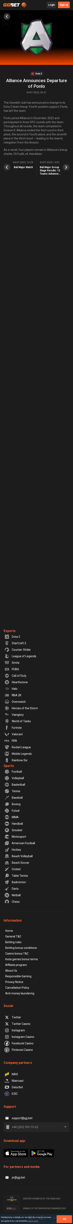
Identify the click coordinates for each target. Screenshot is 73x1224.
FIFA (14, 740)
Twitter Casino (21, 1023)
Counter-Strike (21, 649)
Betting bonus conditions (21, 947)
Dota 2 (16, 636)
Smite (15, 662)
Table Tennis (20, 875)
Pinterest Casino (22, 1049)
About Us (11, 970)
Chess (16, 901)
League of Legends (24, 656)
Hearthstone (20, 682)
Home (9, 930)
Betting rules (13, 942)
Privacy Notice (14, 982)
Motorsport (19, 836)
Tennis (16, 791)
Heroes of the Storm (25, 708)
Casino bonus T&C (17, 953)
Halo (14, 688)
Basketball (18, 784)
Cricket (16, 869)
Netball (16, 895)
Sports (9, 766)
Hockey (16, 849)
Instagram (18, 1030)
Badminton (19, 882)
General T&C (13, 936)
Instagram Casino (23, 1036)
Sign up (64, 4)
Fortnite (17, 727)
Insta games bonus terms (21, 959)
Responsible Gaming (18, 976)
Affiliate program (16, 965)
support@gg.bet (22, 1118)
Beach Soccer (20, 862)
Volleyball (18, 778)
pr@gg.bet (18, 1177)
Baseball (17, 797)
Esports (10, 631)
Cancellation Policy (17, 987)
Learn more (33, 1221)
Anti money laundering (19, 993)
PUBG (15, 669)
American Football (23, 843)
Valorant (17, 734)
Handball (17, 823)
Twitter (16, 1017)
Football (17, 771)
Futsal (15, 810)
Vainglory (18, 714)
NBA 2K (16, 695)
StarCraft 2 (19, 643)
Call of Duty (19, 675)
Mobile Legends (22, 753)
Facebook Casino (22, 1043)
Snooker (17, 830)
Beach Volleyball (22, 856)
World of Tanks (21, 721)
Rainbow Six (19, 760)
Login (51, 4)
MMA (15, 817)
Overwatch (19, 701)
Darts (15, 888)
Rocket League (21, 747)
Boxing (16, 804)
